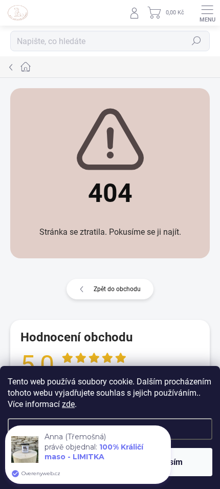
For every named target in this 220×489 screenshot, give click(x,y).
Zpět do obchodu (117, 289)
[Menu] (207, 13)
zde (68, 404)
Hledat (196, 41)
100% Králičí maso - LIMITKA (94, 451)
